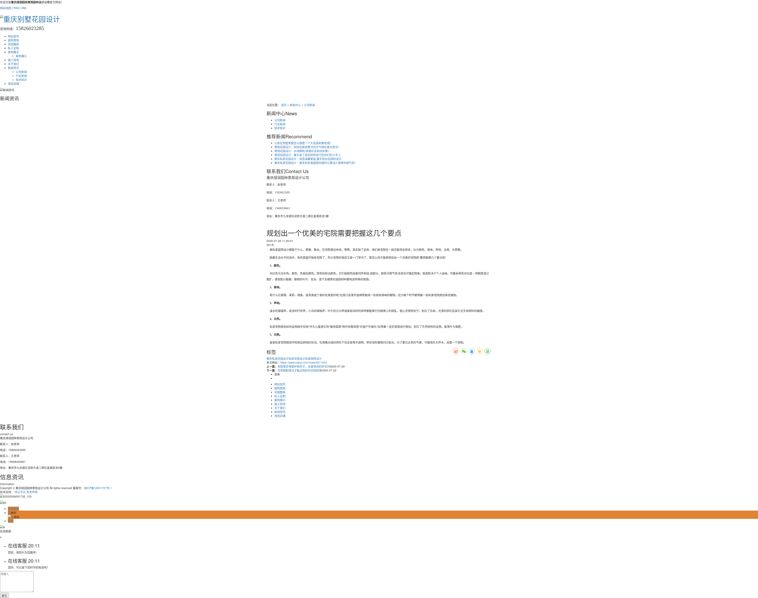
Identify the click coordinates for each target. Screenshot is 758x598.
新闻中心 (295, 105)
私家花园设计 (297, 358)
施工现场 (13, 60)
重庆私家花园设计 (277, 358)
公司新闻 (21, 72)
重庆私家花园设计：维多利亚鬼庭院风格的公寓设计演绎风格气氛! (314, 163)
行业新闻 (21, 76)
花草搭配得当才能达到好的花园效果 (300, 370)
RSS (16, 8)
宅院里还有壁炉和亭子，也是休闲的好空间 (304, 366)
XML (24, 8)
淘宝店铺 (13, 83)
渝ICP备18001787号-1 (98, 488)
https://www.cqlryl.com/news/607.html (303, 362)
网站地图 (5, 8)
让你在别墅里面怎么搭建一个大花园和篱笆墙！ (303, 143)
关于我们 (13, 64)
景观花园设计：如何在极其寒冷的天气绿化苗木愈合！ (307, 147)
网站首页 (13, 36)
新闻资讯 (13, 68)
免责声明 (32, 492)
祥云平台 (20, 492)
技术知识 (21, 80)
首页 (284, 105)
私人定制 (13, 48)
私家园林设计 (313, 358)
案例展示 (13, 52)
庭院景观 (13, 40)
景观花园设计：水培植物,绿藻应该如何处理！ (302, 151)
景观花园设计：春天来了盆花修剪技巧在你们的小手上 (307, 155)
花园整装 (13, 44)
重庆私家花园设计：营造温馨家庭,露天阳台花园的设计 (307, 159)
